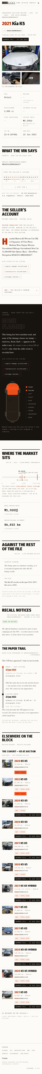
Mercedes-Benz (19, 1050)
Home (18, 3)
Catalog (24, 3)
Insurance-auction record (14, 13)
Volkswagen (14, 1053)
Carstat (5, 1058)
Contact (32, 3)
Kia (31, 13)
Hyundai (5, 1050)
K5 (37, 13)
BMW (28, 1050)
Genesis (5, 1053)
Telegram (30, 1068)
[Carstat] (8, 3)
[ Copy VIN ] (21, 187)
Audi (33, 1050)
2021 (6, 15)
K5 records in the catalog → (15, 1013)
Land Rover (24, 1053)
